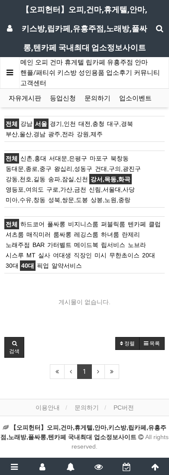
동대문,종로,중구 (29, 168)
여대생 (62, 255)
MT (31, 255)
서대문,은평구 (68, 158)
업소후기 (119, 73)
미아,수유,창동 (26, 199)
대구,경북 (120, 123)
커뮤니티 (147, 73)
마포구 (99, 158)
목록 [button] (154, 343)
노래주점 (18, 244)
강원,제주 (90, 134)
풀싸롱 (56, 224)
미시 (100, 255)
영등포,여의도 (25, 189)
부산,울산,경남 (26, 134)
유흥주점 (120, 62)
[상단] (155, 466)
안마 (141, 62)
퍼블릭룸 (113, 224)
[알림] (70, 466)
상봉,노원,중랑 (110, 199)
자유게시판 (25, 98)
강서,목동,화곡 (110, 179)
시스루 (15, 255)
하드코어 (32, 224)
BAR (38, 244)
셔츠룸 (15, 234)
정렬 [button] (129, 343)
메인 (26, 62)
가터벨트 (59, 244)
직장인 (83, 255)
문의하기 (97, 98)
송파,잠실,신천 (68, 179)
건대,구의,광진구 (118, 168)
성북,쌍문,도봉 (68, 199)
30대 (12, 265)
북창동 (119, 158)
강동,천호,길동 (26, 179)
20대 (148, 255)
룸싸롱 (62, 234)
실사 (44, 255)
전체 (12, 123)
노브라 (137, 244)
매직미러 (38, 234)
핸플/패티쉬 (37, 73)
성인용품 (91, 73)
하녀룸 (110, 234)
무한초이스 (124, 255)
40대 (27, 265)
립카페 (95, 62)
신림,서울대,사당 (112, 189)
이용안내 (48, 407)
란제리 (131, 234)
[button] (14, 347)
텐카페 (137, 224)
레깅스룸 (86, 234)
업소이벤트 (135, 98)
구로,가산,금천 (66, 189)
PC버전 (124, 407)
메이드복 (86, 244)
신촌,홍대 (33, 158)
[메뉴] (14, 466)
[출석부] (127, 466)
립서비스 (113, 244)
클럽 (155, 224)
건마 (56, 62)
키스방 (67, 73)
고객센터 (33, 83)
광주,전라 (61, 134)
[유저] (42, 466)
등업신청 (63, 98)
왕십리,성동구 (73, 168)
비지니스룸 (83, 224)
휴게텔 (74, 62)
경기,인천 (63, 123)
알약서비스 (67, 265)
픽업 (43, 265)
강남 (26, 123)
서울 (41, 123)
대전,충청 (91, 123)
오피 (41, 62)
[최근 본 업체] (98, 466)
